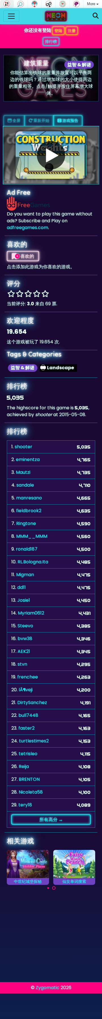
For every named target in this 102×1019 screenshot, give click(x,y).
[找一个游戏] (96, 16)
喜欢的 (27, 256)
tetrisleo (28, 753)
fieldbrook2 (28, 510)
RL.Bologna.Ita (33, 562)
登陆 (58, 30)
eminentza (28, 459)
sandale (25, 485)
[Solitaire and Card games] (6, 4)
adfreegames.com (27, 227)
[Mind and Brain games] (76, 4)
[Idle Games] (48, 4)
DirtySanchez (32, 702)
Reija (24, 766)
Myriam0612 (31, 613)
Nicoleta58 (31, 792)
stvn (22, 664)
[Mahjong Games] (62, 4)
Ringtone (26, 523)
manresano (29, 498)
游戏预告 (69, 120)
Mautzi (23, 472)
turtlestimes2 (34, 741)
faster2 (26, 728)
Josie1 (23, 600)
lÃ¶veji (26, 689)
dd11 (21, 587)
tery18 (25, 805)
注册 (72, 30)
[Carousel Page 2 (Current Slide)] (54, 888)
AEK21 (24, 651)
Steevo (25, 625)
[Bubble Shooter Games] (34, 4)
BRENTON (29, 779)
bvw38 (25, 638)
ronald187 (26, 549)
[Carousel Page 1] (48, 888)
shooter (23, 446)
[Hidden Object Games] (20, 4)
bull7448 (28, 715)
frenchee (27, 677)
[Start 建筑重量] (51, 155)
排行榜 (51, 41)
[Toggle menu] (11, 16)
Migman (25, 574)
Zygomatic (48, 987)
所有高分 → (51, 819)
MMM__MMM (31, 536)
